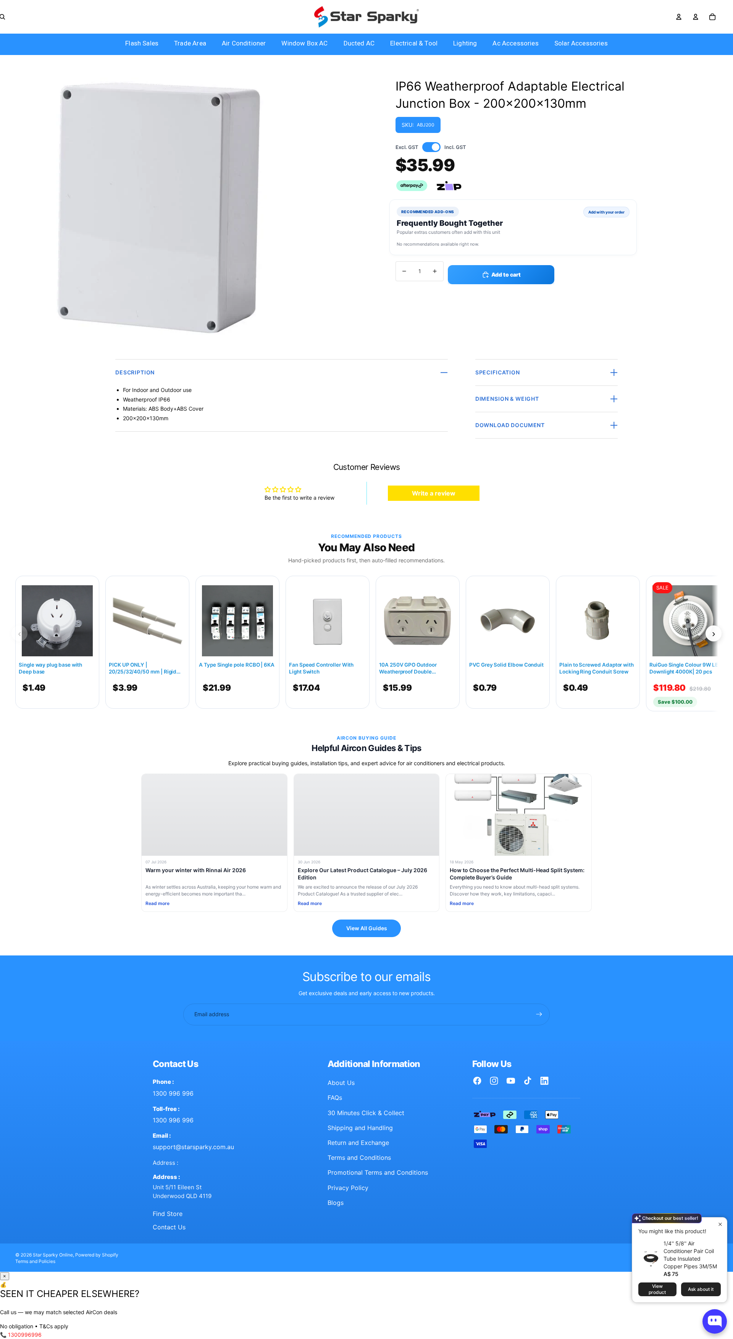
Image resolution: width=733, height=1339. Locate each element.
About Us (341, 1082)
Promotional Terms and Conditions (378, 1172)
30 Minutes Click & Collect (366, 1113)
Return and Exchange (358, 1142)
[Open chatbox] (714, 1321)
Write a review (433, 493)
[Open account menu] (678, 16)
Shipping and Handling (360, 1128)
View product (657, 1289)
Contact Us (169, 1227)
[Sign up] (539, 1014)
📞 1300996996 (21, 1334)
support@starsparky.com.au (193, 1147)
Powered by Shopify (96, 1255)
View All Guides (366, 928)
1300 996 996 (173, 1093)
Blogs (336, 1202)
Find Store (167, 1214)
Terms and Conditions (359, 1157)
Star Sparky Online (53, 1255)
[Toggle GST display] (431, 147)
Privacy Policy (348, 1188)
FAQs (335, 1097)
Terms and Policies (35, 1261)
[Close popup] (720, 1224)
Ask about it (701, 1289)
